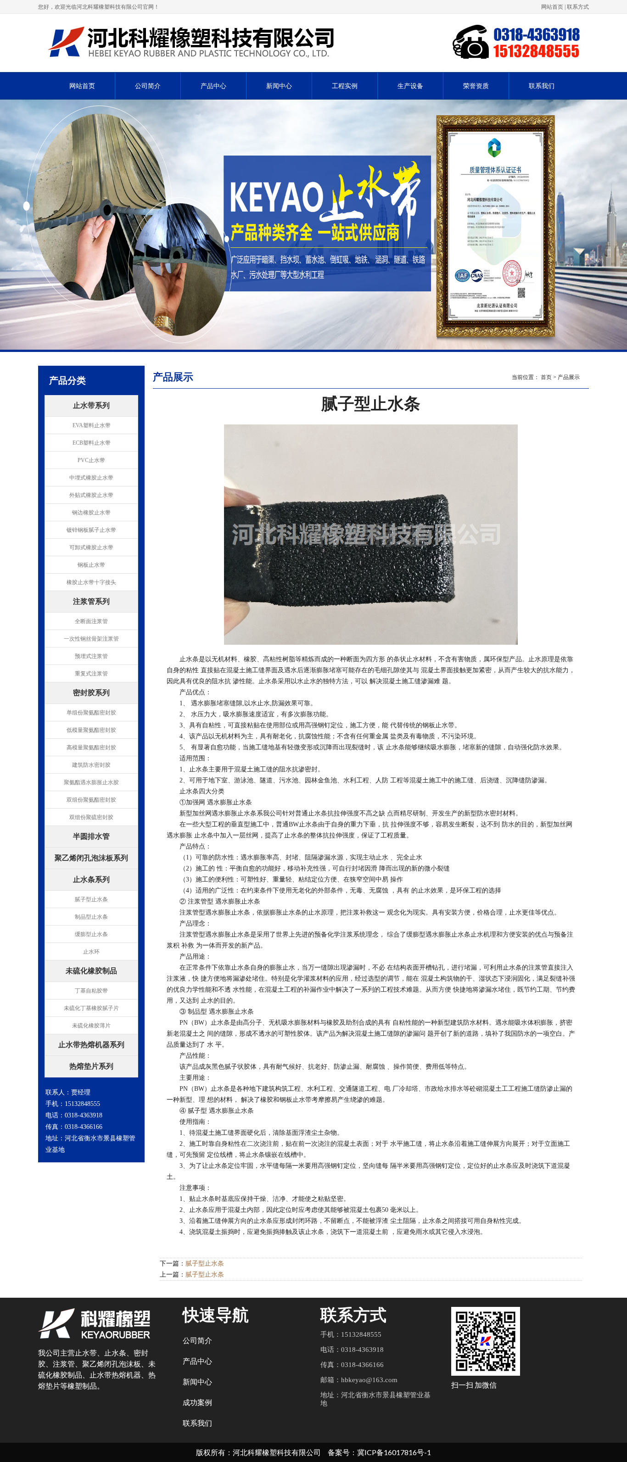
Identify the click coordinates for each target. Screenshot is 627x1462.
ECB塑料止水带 (92, 443)
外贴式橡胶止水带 (91, 495)
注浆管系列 (91, 602)
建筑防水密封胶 (91, 765)
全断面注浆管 (91, 621)
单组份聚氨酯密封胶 (91, 712)
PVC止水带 (91, 460)
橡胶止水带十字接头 (91, 582)
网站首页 (552, 7)
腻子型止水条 (91, 899)
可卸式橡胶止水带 (91, 547)
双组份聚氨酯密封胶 (91, 800)
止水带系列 (91, 406)
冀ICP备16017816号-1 (394, 1452)
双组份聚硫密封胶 (91, 817)
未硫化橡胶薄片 (91, 1025)
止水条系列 (91, 880)
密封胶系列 (91, 693)
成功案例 (197, 1402)
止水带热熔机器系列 (91, 1045)
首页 (546, 377)
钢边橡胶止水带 (91, 512)
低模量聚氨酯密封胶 (91, 730)
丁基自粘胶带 (91, 991)
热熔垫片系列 (91, 1067)
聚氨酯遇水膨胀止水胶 (91, 782)
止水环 (91, 952)
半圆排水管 (91, 837)
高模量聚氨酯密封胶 (91, 747)
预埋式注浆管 (91, 656)
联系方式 (578, 7)
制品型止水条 (91, 917)
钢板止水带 (91, 565)
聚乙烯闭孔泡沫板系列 (91, 858)
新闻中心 (279, 86)
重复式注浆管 (91, 673)
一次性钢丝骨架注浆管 (91, 639)
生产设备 (410, 86)
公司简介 (148, 86)
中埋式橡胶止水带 (91, 477)
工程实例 (345, 86)
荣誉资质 (476, 86)
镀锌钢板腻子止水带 (91, 530)
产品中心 (213, 86)
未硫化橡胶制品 (91, 971)
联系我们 (541, 86)
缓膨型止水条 (91, 934)
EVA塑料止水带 (92, 425)
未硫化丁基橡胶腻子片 (91, 1008)
